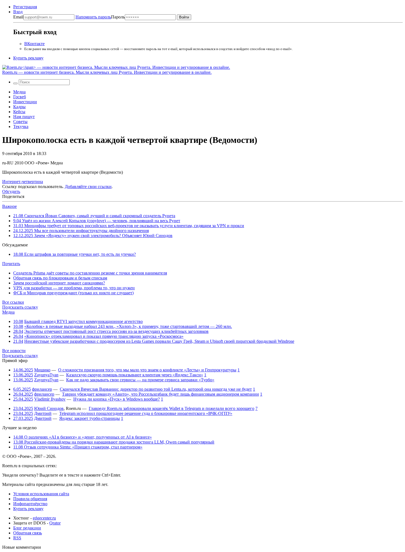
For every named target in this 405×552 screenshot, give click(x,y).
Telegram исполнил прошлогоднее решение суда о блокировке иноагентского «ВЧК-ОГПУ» (145, 413)
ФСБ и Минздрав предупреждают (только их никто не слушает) (73, 292)
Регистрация (25, 6)
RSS (17, 537)
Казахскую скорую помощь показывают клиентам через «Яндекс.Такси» (134, 374)
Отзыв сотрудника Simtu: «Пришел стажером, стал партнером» (77, 447)
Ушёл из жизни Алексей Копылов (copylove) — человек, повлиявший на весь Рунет (96, 220)
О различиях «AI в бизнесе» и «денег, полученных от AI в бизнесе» (82, 437)
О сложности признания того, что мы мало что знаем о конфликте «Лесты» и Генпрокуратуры (147, 370)
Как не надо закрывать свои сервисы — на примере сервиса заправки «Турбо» (140, 379)
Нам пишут (24, 116)
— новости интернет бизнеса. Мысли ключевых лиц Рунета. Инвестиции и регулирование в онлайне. (107, 72)
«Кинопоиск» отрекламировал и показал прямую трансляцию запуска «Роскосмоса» (103, 336)
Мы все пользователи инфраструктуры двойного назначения (81, 230)
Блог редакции (27, 528)
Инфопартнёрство (30, 503)
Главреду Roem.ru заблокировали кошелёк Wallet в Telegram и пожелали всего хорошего (171, 408)
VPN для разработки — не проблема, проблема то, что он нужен (74, 287)
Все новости (14, 350)
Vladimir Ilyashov (50, 399)
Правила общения (30, 498)
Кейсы (19, 111)
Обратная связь (27, 533)
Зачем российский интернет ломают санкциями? (59, 283)
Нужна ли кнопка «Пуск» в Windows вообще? (116, 399)
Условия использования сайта (41, 493)
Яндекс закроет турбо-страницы (89, 418)
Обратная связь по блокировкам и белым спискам (60, 278)
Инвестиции (25, 101)
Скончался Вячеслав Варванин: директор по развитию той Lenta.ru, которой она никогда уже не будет (156, 389)
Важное (9, 206)
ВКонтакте (34, 43)
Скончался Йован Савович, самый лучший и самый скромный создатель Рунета (94, 215)
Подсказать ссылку (20, 307)
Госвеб (19, 96)
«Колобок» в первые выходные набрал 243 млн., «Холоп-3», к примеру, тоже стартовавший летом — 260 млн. (128, 326)
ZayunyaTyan (46, 374)
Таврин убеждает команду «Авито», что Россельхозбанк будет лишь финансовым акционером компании (160, 394)
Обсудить (11, 191)
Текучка (20, 126)
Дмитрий (43, 413)
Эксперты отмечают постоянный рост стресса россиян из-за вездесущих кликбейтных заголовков (116, 331)
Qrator (55, 523)
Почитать (11, 263)
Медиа (19, 91)
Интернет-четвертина (22, 181)
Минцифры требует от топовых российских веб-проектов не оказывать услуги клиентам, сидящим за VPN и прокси (128, 225)
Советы (20, 121)
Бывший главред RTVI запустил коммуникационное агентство (83, 321)
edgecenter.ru (44, 518)
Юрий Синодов (49, 408)
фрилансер (42, 389)
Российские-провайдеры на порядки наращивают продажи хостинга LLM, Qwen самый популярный (113, 442)
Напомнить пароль (93, 17)
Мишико (42, 370)
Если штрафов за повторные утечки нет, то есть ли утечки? (74, 254)
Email (18, 17)
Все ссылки (13, 302)
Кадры (19, 106)
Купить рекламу (28, 58)
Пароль (100, 17)
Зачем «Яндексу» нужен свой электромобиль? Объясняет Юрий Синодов (92, 235)
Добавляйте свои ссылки (88, 186)
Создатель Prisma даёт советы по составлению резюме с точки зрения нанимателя (90, 273)
